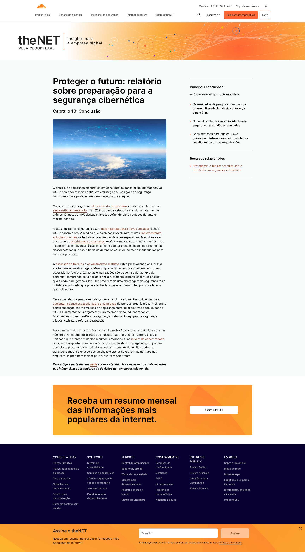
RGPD (159, 478)
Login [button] (265, 14)
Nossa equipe (232, 474)
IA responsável (164, 484)
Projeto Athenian (199, 472)
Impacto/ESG (231, 499)
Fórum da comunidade (134, 474)
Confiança (161, 472)
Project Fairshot (199, 488)
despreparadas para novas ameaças (125, 228)
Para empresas (62, 478)
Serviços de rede (97, 488)
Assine (235, 533)
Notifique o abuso (166, 499)
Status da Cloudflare (133, 499)
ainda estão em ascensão (70, 210)
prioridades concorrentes (88, 241)
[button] (247, 6)
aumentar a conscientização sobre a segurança (84, 303)
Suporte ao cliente (131, 468)
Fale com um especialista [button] (241, 14)
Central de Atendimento (135, 462)
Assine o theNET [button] (214, 409)
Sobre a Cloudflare (235, 462)
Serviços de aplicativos (100, 472)
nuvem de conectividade (147, 339)
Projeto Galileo (198, 467)
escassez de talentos (70, 264)
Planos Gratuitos (62, 462)
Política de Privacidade (230, 542)
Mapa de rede (232, 468)
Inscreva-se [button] (213, 14)
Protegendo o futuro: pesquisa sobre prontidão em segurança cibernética (217, 168)
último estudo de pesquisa (109, 206)
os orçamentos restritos (103, 264)
